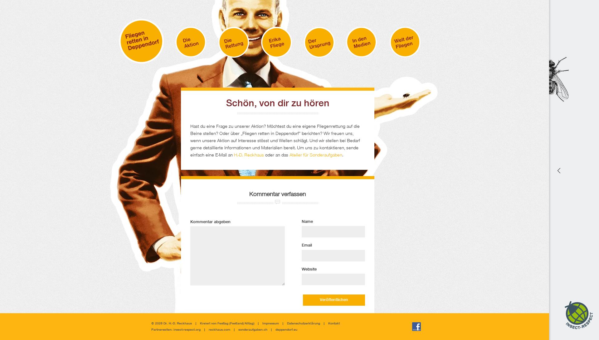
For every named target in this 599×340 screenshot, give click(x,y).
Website (309, 269)
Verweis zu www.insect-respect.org (558, 170)
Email (307, 245)
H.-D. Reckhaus (249, 155)
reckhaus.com (219, 330)
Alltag (249, 323)
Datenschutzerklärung (303, 323)
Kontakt (334, 323)
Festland (236, 323)
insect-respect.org (187, 330)
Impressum (270, 323)
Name (307, 222)
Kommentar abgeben (210, 222)
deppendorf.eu (286, 330)
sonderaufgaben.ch (252, 330)
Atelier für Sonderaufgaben (316, 155)
